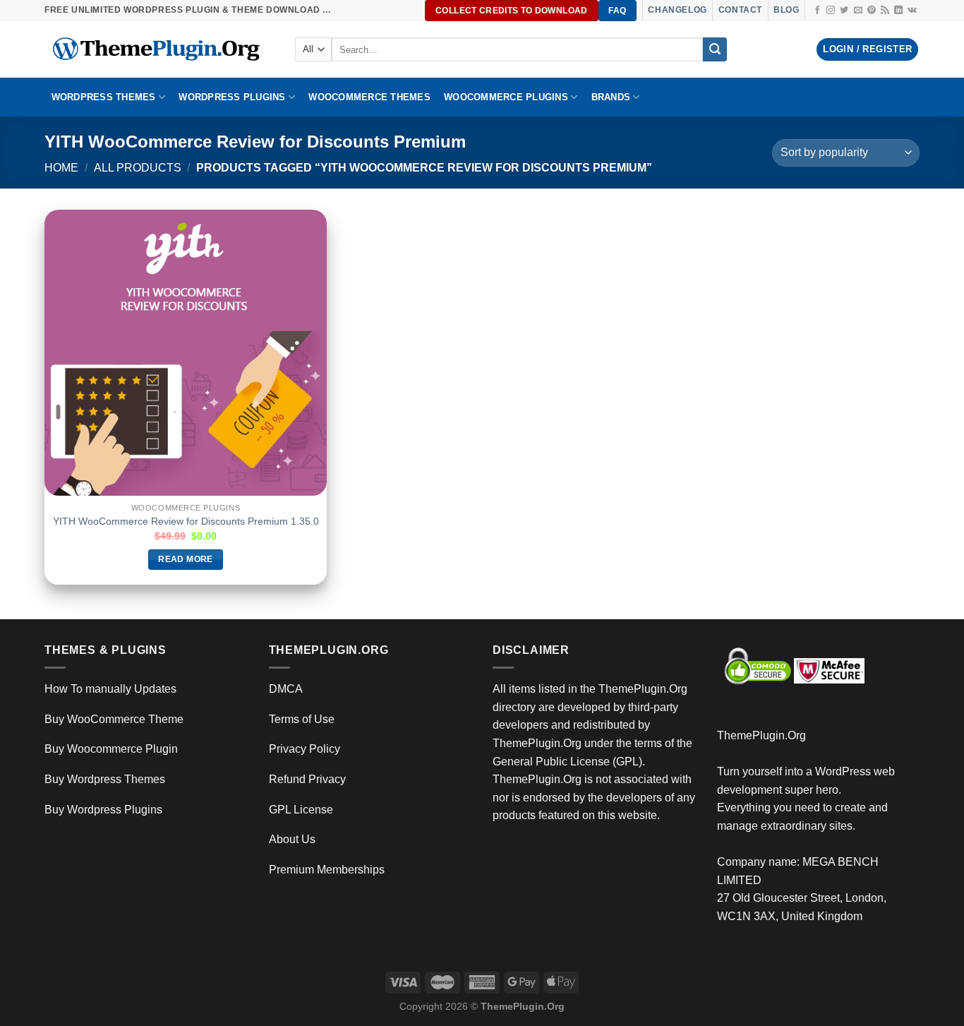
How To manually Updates (110, 689)
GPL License (301, 810)
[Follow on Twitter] (844, 11)
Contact (740, 10)
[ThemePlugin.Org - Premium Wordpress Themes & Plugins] (159, 49)
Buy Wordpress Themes (104, 779)
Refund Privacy (307, 779)
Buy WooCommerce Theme (113, 719)
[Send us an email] (858, 11)
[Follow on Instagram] (830, 11)
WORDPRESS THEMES (104, 97)
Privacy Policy (304, 749)
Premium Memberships (327, 870)
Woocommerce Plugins (506, 97)
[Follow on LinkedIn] (898, 11)
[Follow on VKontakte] (912, 11)
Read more (185, 559)
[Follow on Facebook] (817, 11)
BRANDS (611, 97)
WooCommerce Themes (369, 97)
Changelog (677, 10)
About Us (292, 839)
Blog (786, 10)
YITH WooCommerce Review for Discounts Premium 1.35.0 (186, 521)
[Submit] (715, 49)
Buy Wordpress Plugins (103, 810)
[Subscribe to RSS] (885, 11)
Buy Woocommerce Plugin (111, 749)
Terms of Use (302, 719)
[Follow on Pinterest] (871, 11)
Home (61, 168)
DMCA (286, 689)
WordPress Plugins (232, 97)
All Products (137, 168)
